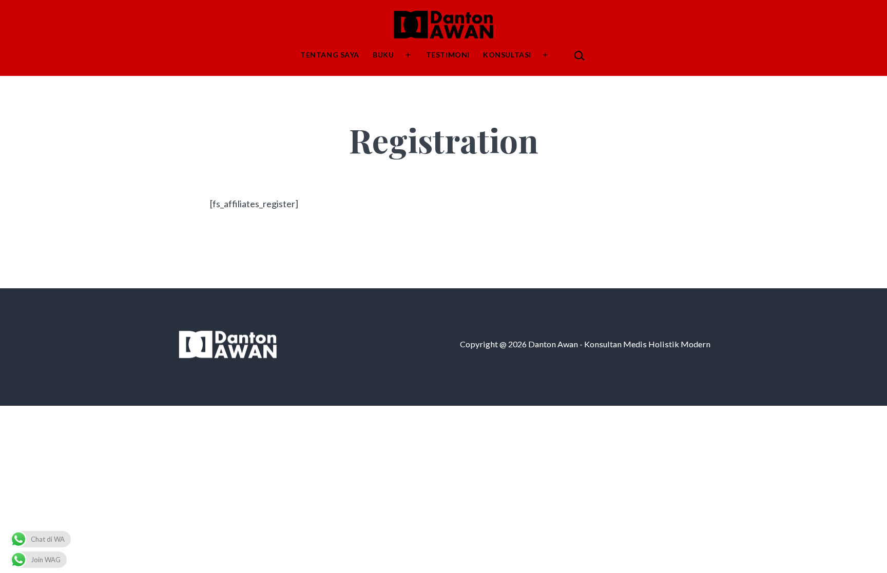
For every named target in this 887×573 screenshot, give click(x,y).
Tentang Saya (329, 54)
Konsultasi (507, 54)
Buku (383, 54)
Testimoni (448, 54)
